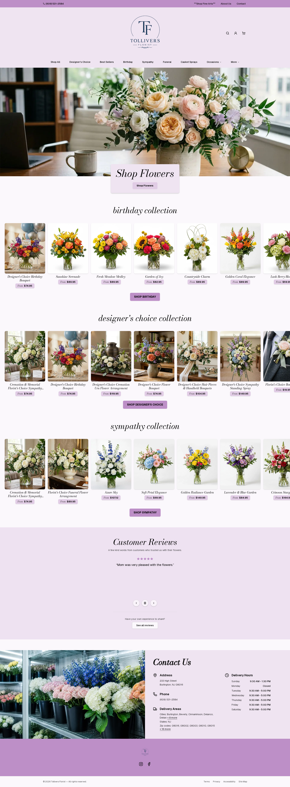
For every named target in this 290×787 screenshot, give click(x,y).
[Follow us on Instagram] (141, 764)
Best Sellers (107, 61)
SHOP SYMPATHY (145, 512)
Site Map (243, 781)
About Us (226, 3)
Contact (241, 3)
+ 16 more (165, 729)
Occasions (213, 61)
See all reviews (145, 625)
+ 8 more (172, 717)
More (234, 61)
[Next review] (153, 603)
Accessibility (229, 781)
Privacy (216, 781)
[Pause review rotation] (145, 603)
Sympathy (148, 61)
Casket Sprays (189, 61)
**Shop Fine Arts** (204, 3)
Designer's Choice (79, 61)
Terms (207, 781)
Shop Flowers (145, 185)
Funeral (167, 61)
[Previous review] (136, 603)
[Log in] (235, 33)
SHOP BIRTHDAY (145, 297)
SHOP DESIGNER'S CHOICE (145, 404)
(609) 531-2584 (55, 3)
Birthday (128, 61)
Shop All (55, 61)
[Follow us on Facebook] (149, 764)
